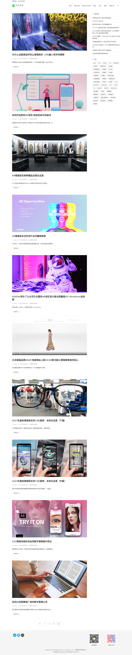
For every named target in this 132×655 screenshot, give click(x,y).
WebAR (106, 88)
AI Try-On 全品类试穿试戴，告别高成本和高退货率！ (106, 27)
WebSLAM (114, 88)
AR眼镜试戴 (96, 79)
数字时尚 (113, 97)
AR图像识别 (96, 69)
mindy (15, 58)
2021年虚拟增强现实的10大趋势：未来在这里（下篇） (39, 420)
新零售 (95, 104)
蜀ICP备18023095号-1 (74, 652)
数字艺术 (96, 100)
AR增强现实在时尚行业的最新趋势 (29, 235)
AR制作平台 (103, 66)
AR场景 (104, 69)
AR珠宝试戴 (110, 75)
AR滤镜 (103, 75)
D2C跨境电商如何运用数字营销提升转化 (32, 541)
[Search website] (118, 6)
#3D (95, 63)
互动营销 (96, 91)
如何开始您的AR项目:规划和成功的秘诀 (31, 115)
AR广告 (110, 69)
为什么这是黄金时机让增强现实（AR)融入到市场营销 (38, 54)
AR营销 (104, 79)
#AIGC (105, 63)
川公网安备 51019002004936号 (60, 652)
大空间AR (103, 94)
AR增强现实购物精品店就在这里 (28, 175)
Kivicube (96, 85)
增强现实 (96, 94)
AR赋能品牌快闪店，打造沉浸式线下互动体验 (104, 41)
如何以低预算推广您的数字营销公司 (30, 601)
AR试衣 (104, 82)
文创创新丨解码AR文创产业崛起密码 (101, 50)
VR (94, 88)
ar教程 (104, 72)
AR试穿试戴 (96, 82)
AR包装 (110, 66)
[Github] (22, 635)
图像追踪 (109, 91)
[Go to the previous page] (40, 624)
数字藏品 (110, 100)
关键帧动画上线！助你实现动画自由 (101, 18)
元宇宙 (102, 91)
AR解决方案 (111, 79)
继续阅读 (16, 66)
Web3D (100, 88)
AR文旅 (110, 72)
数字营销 (103, 100)
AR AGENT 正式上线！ (98, 21)
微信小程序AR (104, 97)
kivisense (104, 85)
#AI (99, 63)
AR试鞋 (110, 82)
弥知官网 (14, 1)
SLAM (115, 85)
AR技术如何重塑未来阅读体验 (100, 53)
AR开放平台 (96, 72)
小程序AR (96, 97)
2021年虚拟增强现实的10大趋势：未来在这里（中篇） (39, 480)
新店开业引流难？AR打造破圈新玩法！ (102, 24)
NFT (111, 85)
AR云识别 (116, 63)
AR (110, 63)
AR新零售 (96, 75)
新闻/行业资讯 (33, 58)
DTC (116, 82)
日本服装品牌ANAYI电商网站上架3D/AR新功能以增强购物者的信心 (45, 359)
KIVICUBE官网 (21, 1)
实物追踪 (110, 94)
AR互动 (95, 66)
